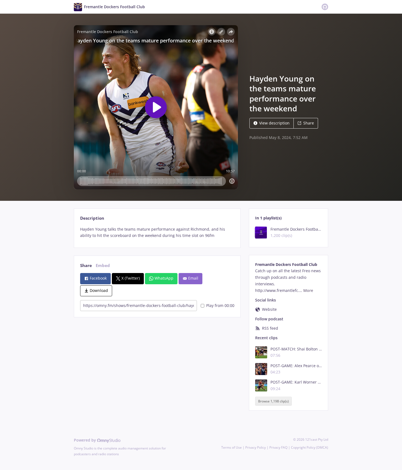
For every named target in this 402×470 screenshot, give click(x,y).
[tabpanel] (157, 232)
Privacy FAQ (278, 447)
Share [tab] (86, 265)
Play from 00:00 (220, 305)
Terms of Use (231, 447)
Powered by (85, 440)
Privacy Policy (255, 447)
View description (274, 123)
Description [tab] (92, 218)
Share (308, 123)
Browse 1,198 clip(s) (273, 401)
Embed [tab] (103, 265)
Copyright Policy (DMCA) (309, 447)
